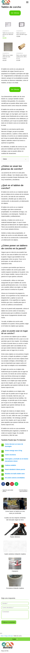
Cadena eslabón (10, 465)
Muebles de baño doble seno (15, 473)
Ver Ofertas (15, 13)
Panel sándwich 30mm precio (15, 469)
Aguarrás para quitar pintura (8, 490)
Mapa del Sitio (4, 650)
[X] (8, 484)
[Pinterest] (12, 484)
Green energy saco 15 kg (13, 450)
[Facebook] (3, 484)
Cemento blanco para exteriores (23, 490)
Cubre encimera (10, 455)
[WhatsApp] (16, 484)
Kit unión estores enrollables (15, 478)
